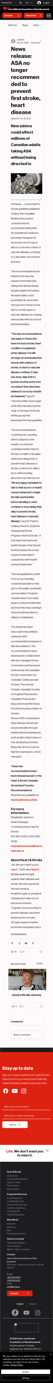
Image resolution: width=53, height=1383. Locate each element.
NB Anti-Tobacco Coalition (18, 1249)
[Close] (49, 1355)
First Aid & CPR (13, 1211)
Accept (26, 1371)
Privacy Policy (13, 1186)
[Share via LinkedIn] (26, 943)
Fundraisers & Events (16, 1234)
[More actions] (40, 41)
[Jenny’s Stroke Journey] (27, 979)
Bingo (25, 25)
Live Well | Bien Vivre (15, 1201)
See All (39, 963)
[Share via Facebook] (12, 943)
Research (11, 1224)
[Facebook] (15, 1312)
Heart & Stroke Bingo (16, 1243)
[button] (21, 2)
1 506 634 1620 (13, 1280)
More (36, 25)
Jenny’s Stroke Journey (26, 995)
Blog (9, 1230)
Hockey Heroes (13, 1246)
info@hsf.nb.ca (13, 1287)
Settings (25, 1378)
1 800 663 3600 (14, 1277)
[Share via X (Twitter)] (19, 943)
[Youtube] (26, 1312)
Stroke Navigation (19, 934)
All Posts (12, 25)
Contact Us (12, 1176)
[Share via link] (33, 943)
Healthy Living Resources (17, 1208)
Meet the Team (13, 1182)
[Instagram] (37, 1312)
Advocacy (11, 1227)
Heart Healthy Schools (17, 1205)
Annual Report (13, 1189)
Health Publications (15, 1215)
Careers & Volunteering (17, 1179)
